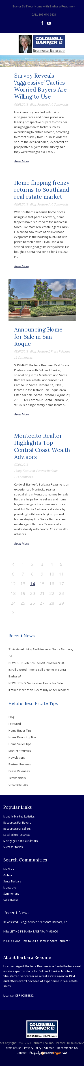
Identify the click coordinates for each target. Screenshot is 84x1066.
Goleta (7, 875)
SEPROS (48, 1053)
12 (13, 584)
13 (22, 584)
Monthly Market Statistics (18, 816)
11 (61, 574)
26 (32, 603)
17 (61, 584)
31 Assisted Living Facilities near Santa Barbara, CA (35, 922)
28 (51, 603)
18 (13, 593)
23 (61, 593)
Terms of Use (12, 1048)
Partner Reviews (46, 471)
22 (51, 593)
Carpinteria (10, 900)
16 (51, 584)
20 (32, 593)
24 (13, 603)
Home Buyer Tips (20, 730)
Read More (21, 161)
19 (22, 593)
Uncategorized (18, 785)
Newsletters (17, 757)
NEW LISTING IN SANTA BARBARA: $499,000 (37, 663)
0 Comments (59, 104)
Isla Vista (8, 869)
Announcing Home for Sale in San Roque (38, 336)
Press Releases (60, 351)
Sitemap (49, 1048)
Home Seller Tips (20, 744)
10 (51, 574)
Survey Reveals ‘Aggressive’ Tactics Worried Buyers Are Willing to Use (40, 86)
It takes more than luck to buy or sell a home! (39, 690)
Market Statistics (20, 751)
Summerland (11, 894)
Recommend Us (67, 1048)
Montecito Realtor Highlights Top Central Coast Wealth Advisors (42, 446)
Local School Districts (16, 835)
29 (61, 603)
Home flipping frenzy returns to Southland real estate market (41, 189)
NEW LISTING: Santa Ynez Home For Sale (36, 683)
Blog (33, 104)
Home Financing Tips (22, 737)
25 (22, 603)
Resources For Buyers (17, 822)
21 (42, 593)
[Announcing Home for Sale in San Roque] (42, 300)
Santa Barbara (12, 881)
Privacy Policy (32, 1048)
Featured (43, 104)
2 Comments (23, 357)
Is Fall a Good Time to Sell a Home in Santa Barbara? (36, 941)
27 (42, 603)
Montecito (9, 887)
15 (42, 584)
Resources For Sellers (16, 829)
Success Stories (13, 847)
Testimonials (17, 778)
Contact (21, 1053)
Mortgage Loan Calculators (20, 841)
